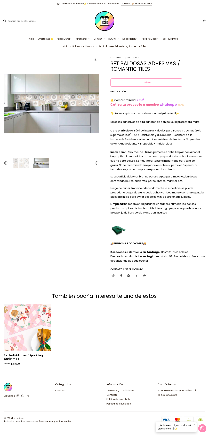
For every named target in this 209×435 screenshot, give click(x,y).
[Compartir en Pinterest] (137, 275)
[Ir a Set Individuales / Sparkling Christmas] (27, 327)
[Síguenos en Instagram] (18, 395)
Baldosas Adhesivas (83, 46)
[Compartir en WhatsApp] (129, 275)
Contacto (60, 390)
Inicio (65, 46)
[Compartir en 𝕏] (121, 275)
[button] (99, 39)
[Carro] (205, 21)
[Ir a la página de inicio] (104, 21)
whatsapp (168, 104)
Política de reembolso (118, 399)
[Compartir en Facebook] (113, 275)
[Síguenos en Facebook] (22, 395)
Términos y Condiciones (120, 390)
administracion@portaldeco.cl (178, 390)
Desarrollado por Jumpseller (55, 421)
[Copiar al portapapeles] (144, 275)
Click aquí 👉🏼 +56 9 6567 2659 (136, 3)
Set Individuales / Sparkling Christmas (23, 357)
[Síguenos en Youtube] (27, 395)
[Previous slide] (6, 163)
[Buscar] (5, 21)
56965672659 (169, 395)
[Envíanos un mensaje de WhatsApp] (202, 428)
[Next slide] (96, 163)
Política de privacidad (118, 403)
